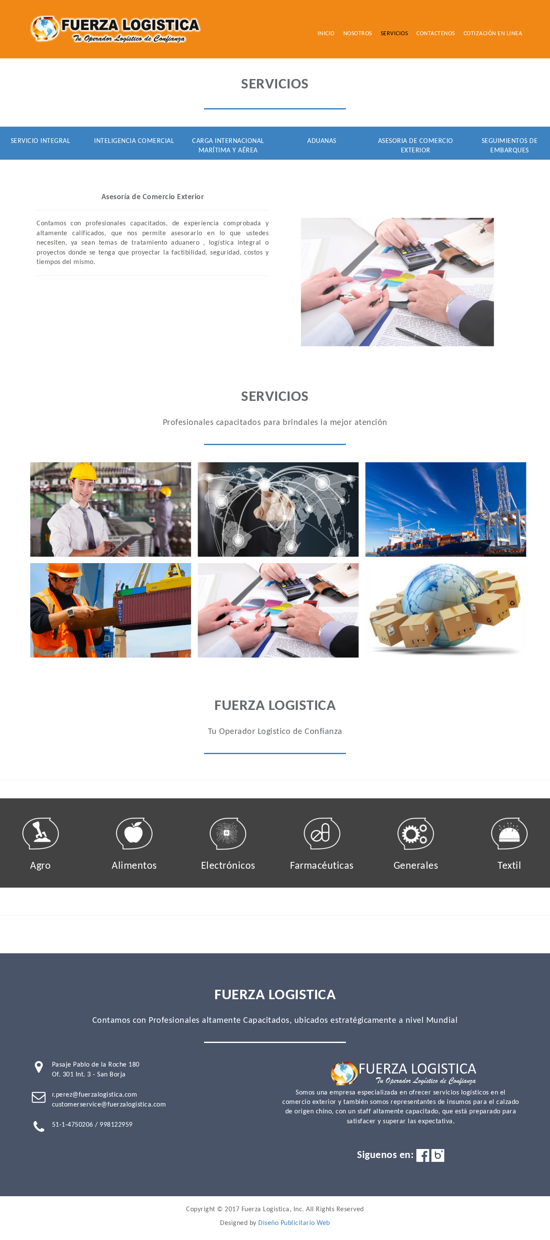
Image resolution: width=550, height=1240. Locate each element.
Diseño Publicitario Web (294, 1223)
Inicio (326, 33)
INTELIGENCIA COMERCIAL (134, 141)
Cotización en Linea (493, 33)
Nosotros (357, 33)
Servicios (394, 33)
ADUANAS (321, 141)
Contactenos (435, 33)
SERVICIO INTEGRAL (40, 141)
